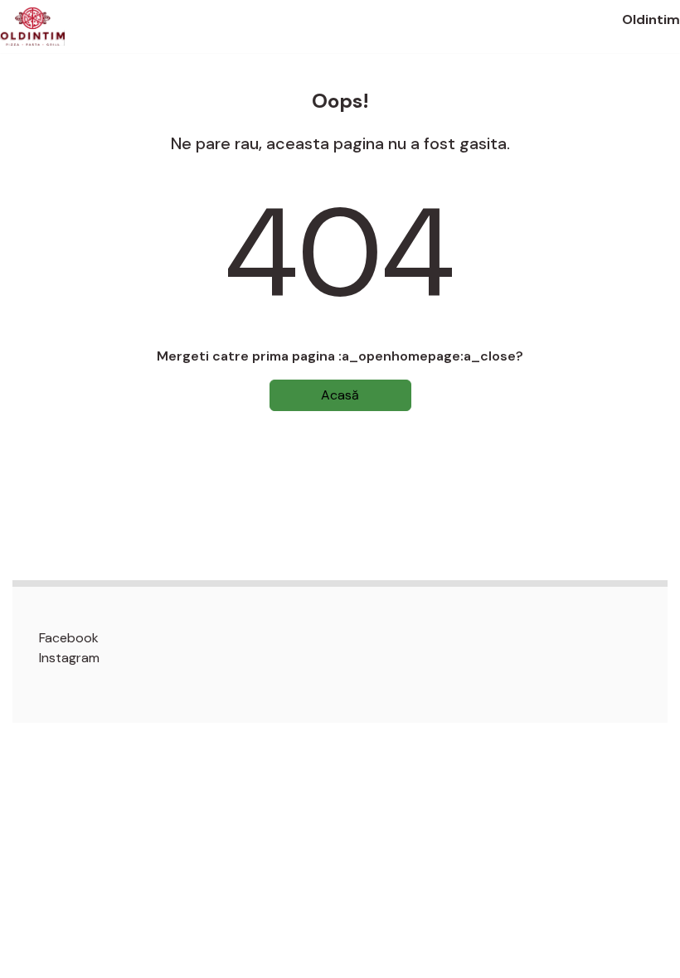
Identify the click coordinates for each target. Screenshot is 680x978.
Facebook (69, 637)
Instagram (69, 657)
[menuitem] (353, 638)
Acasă (340, 395)
